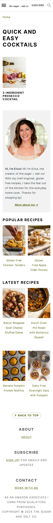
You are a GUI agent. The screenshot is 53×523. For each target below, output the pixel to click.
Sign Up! (13, 460)
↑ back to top (26, 415)
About (26, 437)
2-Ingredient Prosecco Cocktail (13, 96)
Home (6, 17)
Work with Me (26, 487)
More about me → (26, 204)
